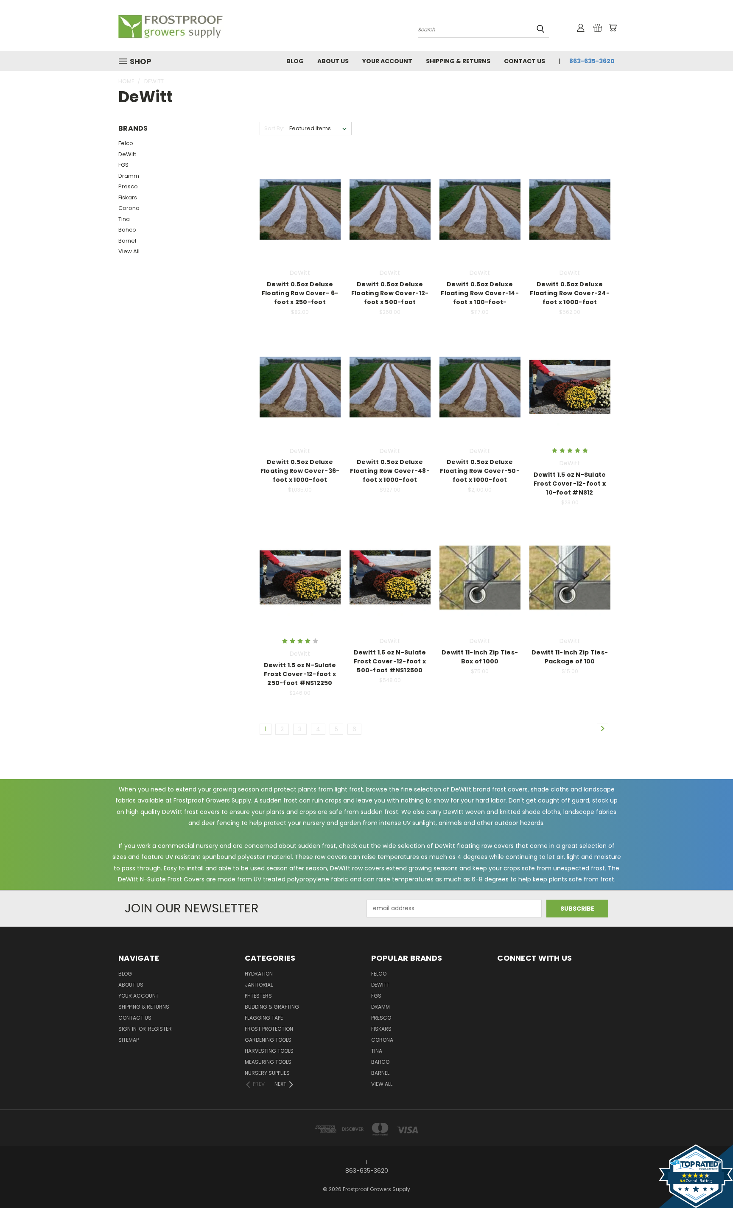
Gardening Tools (268, 1039)
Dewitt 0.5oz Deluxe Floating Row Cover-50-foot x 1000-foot (480, 471)
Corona (129, 208)
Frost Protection (269, 1028)
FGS (123, 165)
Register (160, 1028)
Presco (128, 186)
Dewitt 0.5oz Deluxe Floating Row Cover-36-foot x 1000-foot (300, 471)
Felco (125, 143)
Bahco (127, 230)
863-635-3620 (592, 61)
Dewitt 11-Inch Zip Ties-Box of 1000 (480, 657)
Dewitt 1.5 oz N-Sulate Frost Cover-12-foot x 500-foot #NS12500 (390, 661)
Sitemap (128, 1039)
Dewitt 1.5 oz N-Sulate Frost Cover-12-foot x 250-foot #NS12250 (300, 674)
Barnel (127, 241)
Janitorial (259, 984)
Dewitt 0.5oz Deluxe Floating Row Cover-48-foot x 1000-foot (390, 471)
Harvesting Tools (269, 1050)
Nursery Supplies (267, 1073)
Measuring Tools (268, 1061)
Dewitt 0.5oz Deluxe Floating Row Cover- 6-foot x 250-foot (300, 293)
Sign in (128, 1028)
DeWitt (127, 154)
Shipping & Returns (458, 61)
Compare (297, 208)
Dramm (128, 176)
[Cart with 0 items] (612, 27)
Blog (295, 61)
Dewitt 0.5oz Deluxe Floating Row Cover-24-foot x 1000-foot (570, 293)
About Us (333, 61)
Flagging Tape (264, 1017)
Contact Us (524, 61)
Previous (710, 1181)
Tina (124, 219)
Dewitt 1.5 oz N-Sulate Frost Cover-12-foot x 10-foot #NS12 (570, 483)
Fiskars (127, 197)
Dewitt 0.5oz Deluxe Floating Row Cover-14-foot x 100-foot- (480, 293)
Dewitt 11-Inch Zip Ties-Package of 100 (570, 657)
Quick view (299, 192)
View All (129, 251)
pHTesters (258, 995)
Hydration (259, 973)
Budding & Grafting (272, 1006)
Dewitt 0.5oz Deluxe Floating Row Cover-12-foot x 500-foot (390, 293)
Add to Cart (300, 224)
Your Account (387, 61)
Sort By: (274, 128)
